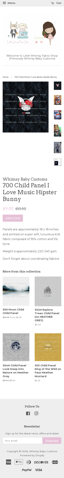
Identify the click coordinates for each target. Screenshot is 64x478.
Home (6, 76)
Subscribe (52, 441)
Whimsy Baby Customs (43, 451)
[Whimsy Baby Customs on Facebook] (28, 414)
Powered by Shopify (32, 455)
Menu (11, 3)
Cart (58, 3)
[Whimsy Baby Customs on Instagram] (36, 414)
